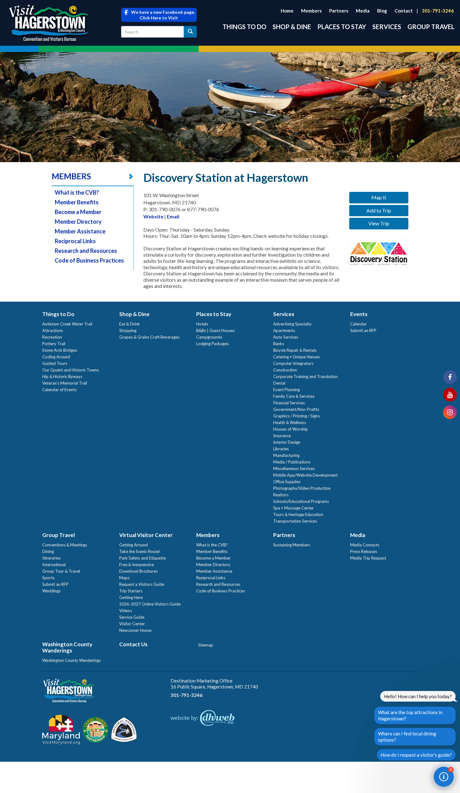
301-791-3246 (438, 10)
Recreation (52, 337)
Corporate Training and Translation (305, 376)
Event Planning (286, 389)
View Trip (378, 223)
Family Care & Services (293, 396)
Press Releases (363, 551)
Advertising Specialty (292, 323)
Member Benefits (77, 202)
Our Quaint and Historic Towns (70, 369)
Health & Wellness (289, 422)
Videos (125, 610)
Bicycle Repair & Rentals (295, 350)
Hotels (202, 323)
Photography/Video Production (302, 488)
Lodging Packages (212, 343)
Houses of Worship (290, 429)
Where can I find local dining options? (407, 737)
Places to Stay (341, 26)
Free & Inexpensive (136, 564)
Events (358, 314)
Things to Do (244, 26)
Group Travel (430, 26)
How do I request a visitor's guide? (416, 755)
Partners (338, 10)
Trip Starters (130, 590)
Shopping (127, 330)
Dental (279, 383)
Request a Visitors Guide (141, 584)
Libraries (281, 448)
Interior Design (286, 442)
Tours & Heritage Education (298, 514)
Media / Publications (291, 461)
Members (311, 10)
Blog (382, 10)
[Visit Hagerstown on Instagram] (450, 412)
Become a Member (78, 211)
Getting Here (131, 597)
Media (363, 10)
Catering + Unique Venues (296, 356)
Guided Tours (54, 363)
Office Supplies (286, 481)
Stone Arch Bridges (59, 350)
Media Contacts (364, 544)
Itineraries (51, 557)
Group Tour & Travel (61, 571)
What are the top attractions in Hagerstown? (410, 715)
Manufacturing (286, 455)
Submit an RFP (363, 330)
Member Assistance (80, 231)
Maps (124, 577)
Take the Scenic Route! (140, 551)
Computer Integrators (293, 363)
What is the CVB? (77, 192)
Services (386, 26)
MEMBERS (71, 176)
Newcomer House (135, 630)
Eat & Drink (129, 323)
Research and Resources (86, 250)
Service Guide (131, 617)
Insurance (282, 435)
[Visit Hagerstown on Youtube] (450, 395)
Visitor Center (132, 623)
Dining (48, 551)
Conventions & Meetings (64, 544)
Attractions (52, 330)
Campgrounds (209, 337)
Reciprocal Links (75, 241)
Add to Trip (378, 210)
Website (153, 216)
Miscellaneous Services (294, 468)
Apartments (284, 330)
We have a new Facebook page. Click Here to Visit (162, 14)
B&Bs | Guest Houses (215, 330)
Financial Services (289, 402)
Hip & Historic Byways (62, 376)
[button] (444, 777)
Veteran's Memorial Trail (64, 383)
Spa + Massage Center (293, 507)
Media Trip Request (368, 557)
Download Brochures (138, 571)
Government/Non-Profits (296, 409)
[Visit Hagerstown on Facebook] (450, 377)
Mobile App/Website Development (305, 475)
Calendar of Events (59, 389)
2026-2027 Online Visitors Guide (150, 603)
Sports (48, 577)
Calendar (358, 323)
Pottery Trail (53, 343)
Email (173, 216)
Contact (404, 10)
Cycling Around (56, 356)
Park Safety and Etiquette (142, 557)
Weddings (51, 590)
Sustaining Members (291, 544)
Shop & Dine (292, 26)
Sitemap (205, 644)
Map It (378, 197)
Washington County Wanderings (67, 647)
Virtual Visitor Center (146, 535)
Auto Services (285, 337)
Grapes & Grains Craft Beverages (149, 337)
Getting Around (133, 544)
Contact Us (133, 644)
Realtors (281, 494)
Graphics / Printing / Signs (296, 415)
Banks (278, 343)
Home (287, 10)
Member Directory (78, 221)
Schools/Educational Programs (301, 501)
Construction (285, 369)
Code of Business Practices (89, 260)
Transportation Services (295, 521)
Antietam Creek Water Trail (67, 323)
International (54, 564)
